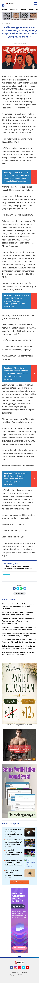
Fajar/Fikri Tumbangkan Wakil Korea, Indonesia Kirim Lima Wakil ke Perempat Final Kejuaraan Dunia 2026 (13, 852)
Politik (31, 9)
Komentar (20, 593)
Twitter (24, 970)
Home (4, 9)
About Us (15, 972)
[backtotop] (19, 958)
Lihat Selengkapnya (19, 882)
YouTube (29, 970)
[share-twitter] (17, 588)
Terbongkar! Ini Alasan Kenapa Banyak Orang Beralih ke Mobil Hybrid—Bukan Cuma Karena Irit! (19, 567)
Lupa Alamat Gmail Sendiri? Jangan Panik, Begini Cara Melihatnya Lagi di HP (13, 832)
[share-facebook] (14, 588)
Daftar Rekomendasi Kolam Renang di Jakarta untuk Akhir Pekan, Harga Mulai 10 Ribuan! (14, 862)
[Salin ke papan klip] (24, 588)
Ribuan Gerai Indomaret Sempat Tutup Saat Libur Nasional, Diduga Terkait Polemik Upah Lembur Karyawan (16, 373)
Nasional (6, 576)
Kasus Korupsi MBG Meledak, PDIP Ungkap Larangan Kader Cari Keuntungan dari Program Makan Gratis (16, 300)
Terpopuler (13, 9)
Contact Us (23, 972)
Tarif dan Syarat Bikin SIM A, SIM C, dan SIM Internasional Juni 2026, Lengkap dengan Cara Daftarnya (15, 478)
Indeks (23, 9)
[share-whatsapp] (21, 588)
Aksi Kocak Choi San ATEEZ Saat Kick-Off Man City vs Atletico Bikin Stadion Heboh (13, 842)
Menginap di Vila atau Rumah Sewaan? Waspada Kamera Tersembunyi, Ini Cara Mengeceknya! (13, 872)
